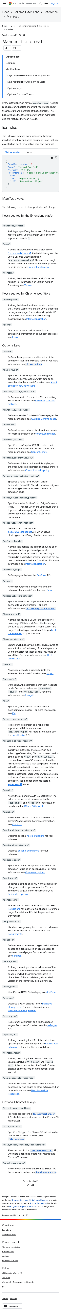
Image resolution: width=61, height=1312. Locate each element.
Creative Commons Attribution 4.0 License (29, 1200)
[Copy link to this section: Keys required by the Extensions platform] (5, 220)
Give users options (35, 872)
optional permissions (28, 850)
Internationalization (39, 267)
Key (14, 713)
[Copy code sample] (56, 157)
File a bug (6, 1230)
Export (50, 590)
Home (4, 26)
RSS (4, 1286)
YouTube (6, 1277)
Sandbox (16, 955)
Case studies (8, 1251)
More (29, 152)
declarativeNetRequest (20, 532)
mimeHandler (18, 735)
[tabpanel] (30, 173)
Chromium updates (11, 1247)
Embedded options (18, 894)
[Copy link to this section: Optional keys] (23, 345)
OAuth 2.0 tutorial (33, 806)
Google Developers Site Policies (22, 1206)
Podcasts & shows (10, 1260)
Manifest (13, 16)
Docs (5, 12)
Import (50, 673)
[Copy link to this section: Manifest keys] (26, 199)
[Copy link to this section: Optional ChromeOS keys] (38, 1102)
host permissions (35, 836)
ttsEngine (52, 1025)
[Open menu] (4, 3)
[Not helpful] (24, 35)
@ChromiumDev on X (12, 1273)
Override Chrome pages (43, 419)
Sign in (54, 3)
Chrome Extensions (26, 12)
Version (28, 285)
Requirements (15, 934)
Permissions (14, 909)
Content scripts (39, 452)
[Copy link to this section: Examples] (19, 128)
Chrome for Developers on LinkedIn (18, 1282)
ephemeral (13, 784)
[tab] (13, 152)
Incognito (30, 695)
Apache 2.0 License (38, 1203)
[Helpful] (20, 35)
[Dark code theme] (52, 157)
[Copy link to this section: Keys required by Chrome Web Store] (53, 294)
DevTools (41, 575)
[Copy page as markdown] (14, 48)
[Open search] (40, 3)
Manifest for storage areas (22, 1010)
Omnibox (17, 824)
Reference (51, 12)
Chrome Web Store (18, 253)
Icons (15, 337)
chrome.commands (45, 433)
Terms (5, 1298)
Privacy (13, 1298)
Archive (5, 1256)
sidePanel (51, 992)
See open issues (9, 1234)
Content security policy (37, 470)
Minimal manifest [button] (13, 152)
